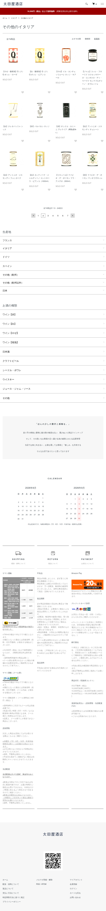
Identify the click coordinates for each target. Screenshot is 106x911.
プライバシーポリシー (12, 901)
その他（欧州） (11, 274)
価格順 (87, 38)
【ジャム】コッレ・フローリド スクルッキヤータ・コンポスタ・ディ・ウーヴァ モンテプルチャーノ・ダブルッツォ (92, 77)
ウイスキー (8, 379)
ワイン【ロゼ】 (11, 332)
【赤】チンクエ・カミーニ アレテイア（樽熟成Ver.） (66, 129)
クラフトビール (11, 360)
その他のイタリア (27, 18)
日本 (5, 290)
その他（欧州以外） (13, 282)
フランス (7, 240)
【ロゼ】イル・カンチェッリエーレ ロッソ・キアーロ (66, 74)
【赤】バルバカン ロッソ (39, 126)
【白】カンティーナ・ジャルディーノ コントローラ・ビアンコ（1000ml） (39, 178)
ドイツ (6, 256)
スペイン (7, 266)
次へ (73, 215)
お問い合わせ (75, 897)
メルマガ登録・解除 (44, 879)
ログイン (73, 888)
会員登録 (73, 884)
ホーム (5, 18)
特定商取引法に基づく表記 (13, 897)
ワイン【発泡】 (11, 342)
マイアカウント (76, 879)
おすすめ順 (76, 38)
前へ (33, 215)
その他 (6, 398)
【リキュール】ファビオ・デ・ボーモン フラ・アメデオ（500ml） (66, 178)
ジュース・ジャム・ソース (17, 388)
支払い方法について (11, 893)
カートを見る (75, 893)
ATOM (43, 884)
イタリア (14, 18)
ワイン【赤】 (10, 314)
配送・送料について (11, 884)
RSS (38, 884)
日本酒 (6, 351)
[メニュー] (102, 4)
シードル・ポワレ (12, 370)
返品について (8, 888)
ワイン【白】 (10, 323)
